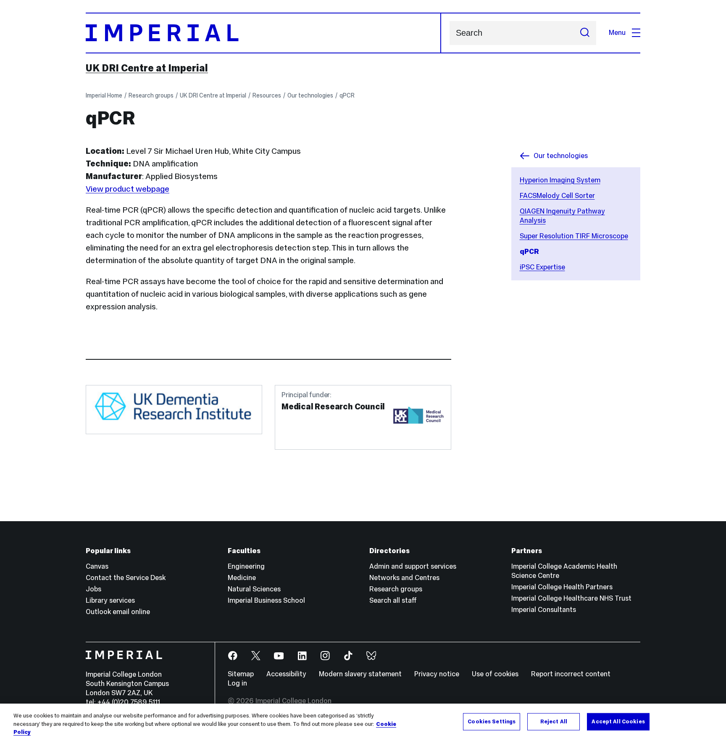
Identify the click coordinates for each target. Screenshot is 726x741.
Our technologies (310, 95)
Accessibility (286, 674)
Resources (267, 95)
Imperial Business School (266, 600)
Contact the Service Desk (126, 577)
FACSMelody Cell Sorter (557, 195)
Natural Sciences (254, 589)
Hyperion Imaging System (560, 180)
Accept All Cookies (618, 721)
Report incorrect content (570, 674)
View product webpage (127, 189)
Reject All (553, 721)
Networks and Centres (404, 577)
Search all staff (393, 600)
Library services (110, 600)
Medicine (242, 577)
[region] (363, 722)
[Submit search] (584, 33)
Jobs (93, 589)
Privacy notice (436, 674)
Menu (617, 32)
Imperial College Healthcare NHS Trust (571, 598)
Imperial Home (104, 95)
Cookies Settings (492, 721)
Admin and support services (412, 566)
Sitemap (241, 674)
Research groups (151, 95)
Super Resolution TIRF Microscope (574, 236)
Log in (237, 683)
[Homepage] (263, 33)
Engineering (246, 566)
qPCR (347, 95)
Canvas (97, 566)
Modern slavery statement (360, 674)
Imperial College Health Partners (562, 587)
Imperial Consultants (543, 609)
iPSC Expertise (542, 267)
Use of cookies (495, 674)
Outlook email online (118, 611)
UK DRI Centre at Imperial (147, 68)
